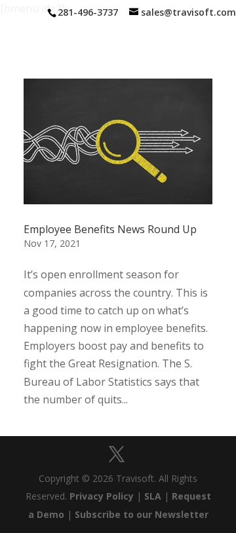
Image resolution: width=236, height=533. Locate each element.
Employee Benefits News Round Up (110, 229)
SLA (152, 496)
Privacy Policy (101, 496)
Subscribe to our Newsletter (141, 514)
